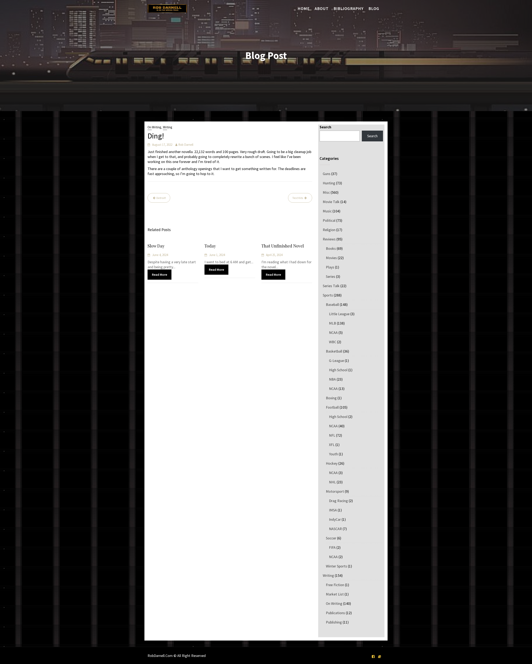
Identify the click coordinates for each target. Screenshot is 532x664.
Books (331, 248)
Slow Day (156, 246)
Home (304, 8)
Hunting (329, 183)
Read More (159, 274)
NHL (332, 482)
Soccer (331, 538)
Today (210, 246)
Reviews (329, 239)
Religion (329, 229)
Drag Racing (338, 500)
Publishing (334, 622)
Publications (335, 612)
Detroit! (161, 198)
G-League (336, 360)
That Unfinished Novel (282, 246)
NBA (332, 379)
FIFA (332, 547)
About (322, 8)
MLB (332, 323)
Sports (328, 295)
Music (327, 211)
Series (330, 276)
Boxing (331, 398)
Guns (326, 173)
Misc (326, 192)
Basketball (334, 351)
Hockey (331, 463)
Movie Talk (331, 201)
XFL (332, 444)
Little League (339, 313)
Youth (333, 454)
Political (329, 220)
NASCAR (335, 528)
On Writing (154, 127)
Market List (335, 594)
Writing (167, 127)
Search (325, 127)
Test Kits (297, 198)
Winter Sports (336, 566)
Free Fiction (335, 584)
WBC (332, 341)
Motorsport (335, 491)
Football (332, 407)
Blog (373, 8)
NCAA (333, 332)
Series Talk (331, 285)
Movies (331, 257)
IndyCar (335, 519)
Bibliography (348, 8)
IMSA (333, 510)
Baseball (332, 304)
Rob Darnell (185, 145)
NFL (332, 435)
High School (338, 370)
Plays (330, 267)
